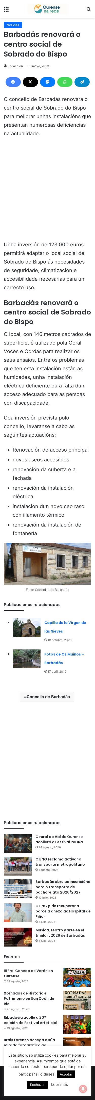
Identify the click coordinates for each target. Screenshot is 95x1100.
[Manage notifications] (83, 1089)
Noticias (13, 25)
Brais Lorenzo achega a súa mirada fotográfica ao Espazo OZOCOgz (29, 1045)
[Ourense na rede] (47, 9)
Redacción (15, 66)
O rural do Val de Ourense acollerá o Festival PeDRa (59, 839)
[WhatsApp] (64, 82)
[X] (30, 82)
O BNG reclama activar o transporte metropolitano (60, 862)
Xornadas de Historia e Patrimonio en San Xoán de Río (29, 998)
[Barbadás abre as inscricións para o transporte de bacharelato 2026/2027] (18, 888)
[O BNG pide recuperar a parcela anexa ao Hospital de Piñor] (18, 912)
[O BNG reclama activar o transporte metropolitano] (18, 866)
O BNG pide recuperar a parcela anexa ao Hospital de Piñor (63, 911)
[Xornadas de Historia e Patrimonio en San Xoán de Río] (77, 1000)
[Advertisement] (47, 191)
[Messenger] (47, 82)
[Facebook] (13, 82)
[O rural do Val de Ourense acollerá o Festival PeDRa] (18, 843)
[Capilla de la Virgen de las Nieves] (27, 627)
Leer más (59, 1084)
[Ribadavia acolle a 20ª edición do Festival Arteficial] (77, 1024)
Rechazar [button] (37, 1085)
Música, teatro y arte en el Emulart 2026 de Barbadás (60, 933)
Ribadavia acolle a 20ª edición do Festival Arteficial (30, 1020)
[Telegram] (82, 82)
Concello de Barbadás (48, 696)
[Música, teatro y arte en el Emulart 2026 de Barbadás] (18, 937)
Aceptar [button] (66, 1074)
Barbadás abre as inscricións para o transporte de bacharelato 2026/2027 (62, 887)
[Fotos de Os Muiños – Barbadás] (27, 658)
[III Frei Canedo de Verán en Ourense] (77, 977)
